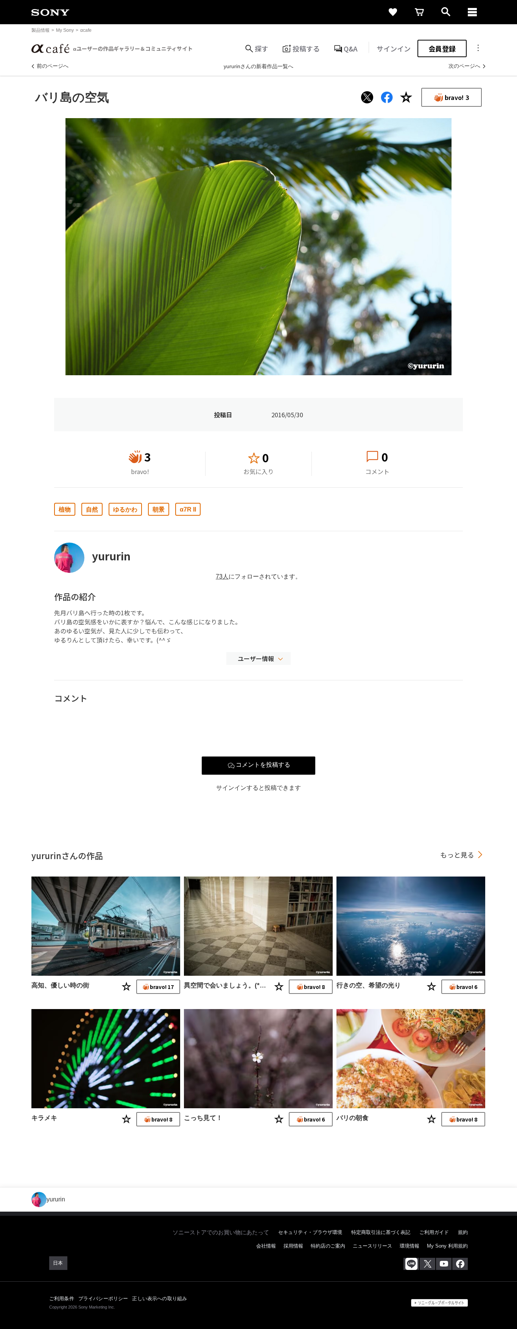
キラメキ (44, 1118)
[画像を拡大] (258, 246)
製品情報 (40, 30)
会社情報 (266, 1246)
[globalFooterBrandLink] (439, 1303)
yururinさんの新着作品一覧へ (258, 66)
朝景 (159, 509)
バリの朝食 (352, 1118)
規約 (463, 1232)
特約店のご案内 (328, 1246)
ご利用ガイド (434, 1232)
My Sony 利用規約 (447, 1246)
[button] (258, 658)
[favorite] (393, 12)
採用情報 (293, 1246)
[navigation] (472, 12)
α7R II (188, 509)
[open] (446, 12)
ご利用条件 (61, 1298)
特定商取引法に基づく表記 (380, 1232)
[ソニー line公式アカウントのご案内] (411, 1264)
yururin (111, 555)
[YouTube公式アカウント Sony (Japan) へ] (444, 1264)
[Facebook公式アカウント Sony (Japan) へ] (460, 1264)
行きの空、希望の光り (368, 985)
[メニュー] (478, 48)
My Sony (65, 30)
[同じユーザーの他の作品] (105, 926)
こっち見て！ (203, 1118)
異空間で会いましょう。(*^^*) (225, 985)
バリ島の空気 (72, 97)
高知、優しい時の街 (60, 985)
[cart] (419, 12)
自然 (92, 509)
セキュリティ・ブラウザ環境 (310, 1232)
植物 (65, 509)
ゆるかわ (125, 509)
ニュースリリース (372, 1246)
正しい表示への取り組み (159, 1298)
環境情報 (409, 1246)
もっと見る (457, 854)
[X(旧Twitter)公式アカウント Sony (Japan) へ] (427, 1264)
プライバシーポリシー (103, 1298)
